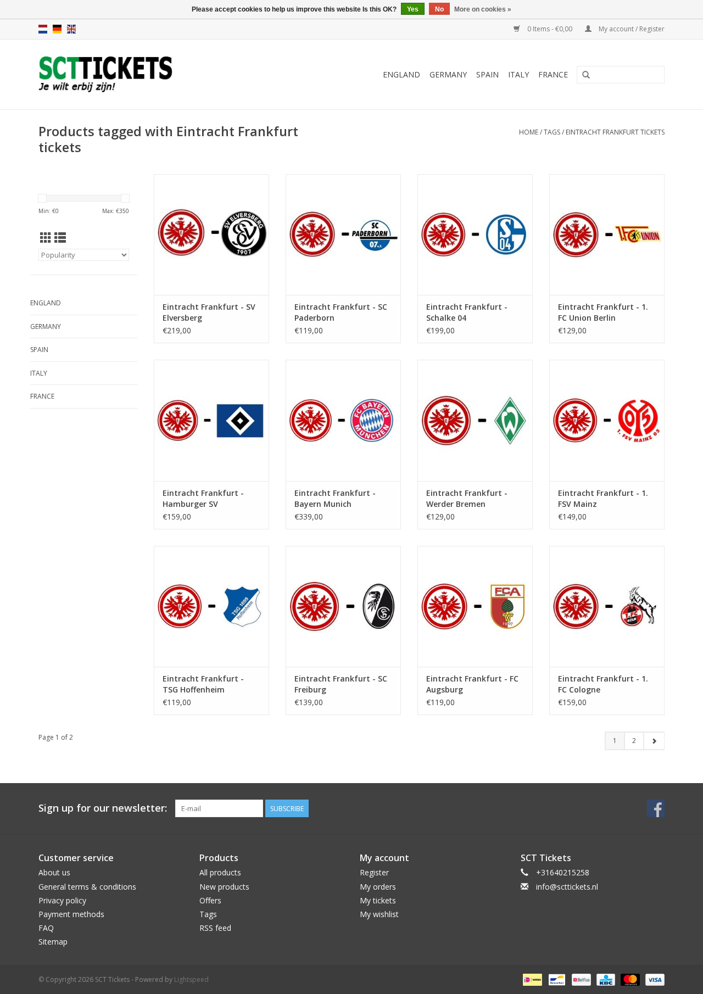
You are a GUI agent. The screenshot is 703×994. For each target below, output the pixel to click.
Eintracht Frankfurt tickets (615, 132)
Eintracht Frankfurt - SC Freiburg (340, 684)
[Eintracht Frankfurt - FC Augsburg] (475, 606)
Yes (413, 9)
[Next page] (654, 741)
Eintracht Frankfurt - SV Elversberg (209, 312)
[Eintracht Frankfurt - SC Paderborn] (343, 234)
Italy (518, 74)
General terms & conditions (87, 886)
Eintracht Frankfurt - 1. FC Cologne (603, 684)
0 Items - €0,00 (550, 28)
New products (224, 886)
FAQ (46, 928)
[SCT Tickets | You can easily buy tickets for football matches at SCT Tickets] (138, 74)
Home (528, 132)
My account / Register (631, 28)
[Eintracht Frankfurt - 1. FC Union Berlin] (607, 234)
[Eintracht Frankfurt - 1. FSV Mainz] (607, 420)
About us (54, 872)
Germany (448, 74)
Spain (487, 74)
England (401, 74)
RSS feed (215, 928)
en (71, 29)
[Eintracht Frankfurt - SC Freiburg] (343, 606)
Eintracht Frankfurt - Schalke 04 (466, 312)
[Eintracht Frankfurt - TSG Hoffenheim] (211, 606)
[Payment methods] (531, 979)
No (439, 9)
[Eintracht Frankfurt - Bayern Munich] (343, 420)
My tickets (378, 900)
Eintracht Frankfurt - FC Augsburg (472, 684)
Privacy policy (62, 900)
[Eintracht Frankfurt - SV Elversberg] (211, 234)
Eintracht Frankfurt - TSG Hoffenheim (203, 684)
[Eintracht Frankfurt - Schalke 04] (475, 234)
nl (42, 29)
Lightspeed (191, 979)
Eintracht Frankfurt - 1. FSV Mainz (603, 498)
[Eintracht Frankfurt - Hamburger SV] (211, 420)
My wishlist (379, 914)
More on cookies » (482, 9)
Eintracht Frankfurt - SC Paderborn (340, 312)
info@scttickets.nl (567, 886)
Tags (552, 132)
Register (374, 872)
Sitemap (53, 941)
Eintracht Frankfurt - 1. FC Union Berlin (603, 312)
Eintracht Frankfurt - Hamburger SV (203, 498)
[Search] (586, 75)
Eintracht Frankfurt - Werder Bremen (466, 498)
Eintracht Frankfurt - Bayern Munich (335, 498)
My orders (378, 886)
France (553, 74)
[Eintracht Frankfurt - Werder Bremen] (475, 420)
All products (220, 872)
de (57, 29)
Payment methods (71, 914)
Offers (210, 900)
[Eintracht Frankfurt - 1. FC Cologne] (607, 606)
